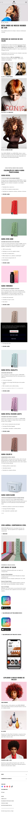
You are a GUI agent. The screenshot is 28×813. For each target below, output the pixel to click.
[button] (14, 774)
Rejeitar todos (13, 338)
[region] (14, 332)
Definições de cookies (14, 331)
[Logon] (0, 2)
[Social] (2, 786)
